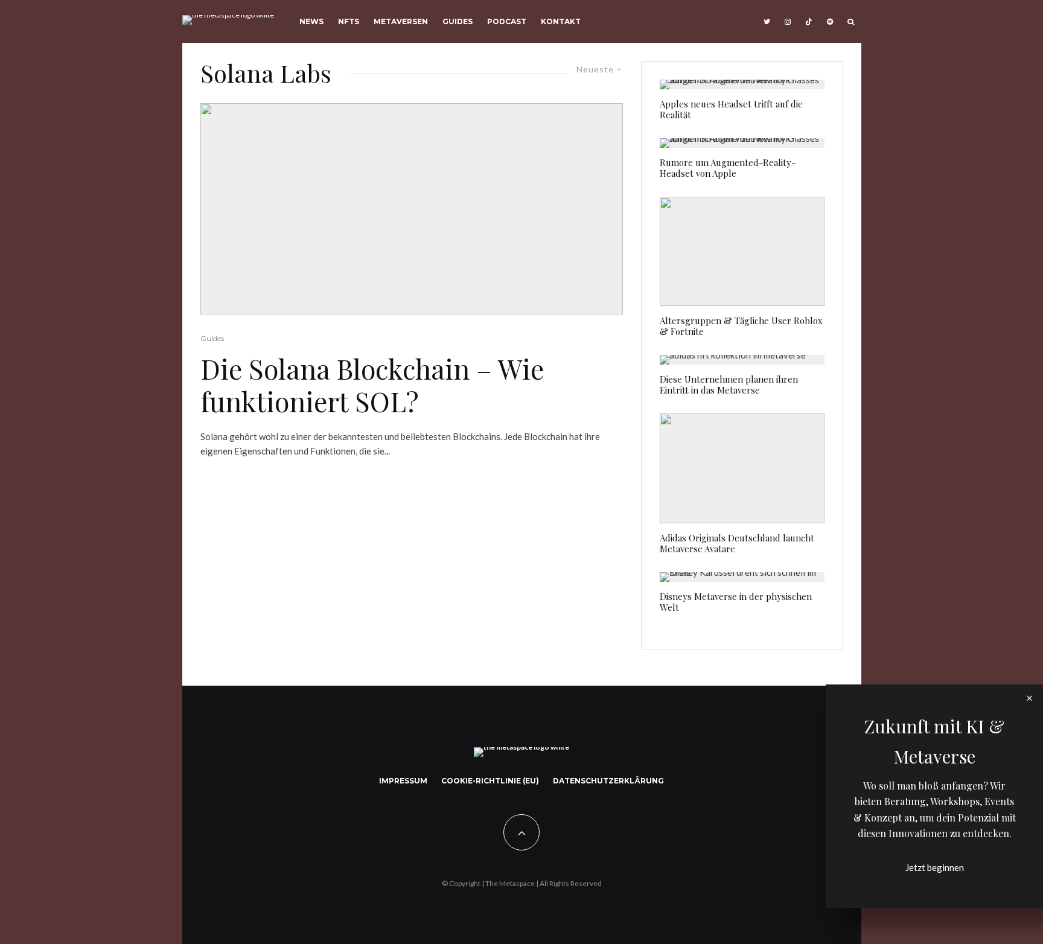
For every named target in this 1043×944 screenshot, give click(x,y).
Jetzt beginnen (934, 867)
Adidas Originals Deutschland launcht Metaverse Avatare (737, 543)
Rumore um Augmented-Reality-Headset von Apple (728, 168)
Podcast (506, 21)
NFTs (348, 21)
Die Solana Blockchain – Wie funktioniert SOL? (372, 384)
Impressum (403, 780)
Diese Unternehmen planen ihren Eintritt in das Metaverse (729, 384)
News (311, 21)
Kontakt (561, 21)
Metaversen (401, 21)
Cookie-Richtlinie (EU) (490, 780)
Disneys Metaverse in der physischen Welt (736, 602)
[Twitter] (766, 21)
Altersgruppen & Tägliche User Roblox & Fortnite (741, 326)
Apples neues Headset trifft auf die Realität (731, 109)
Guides (457, 21)
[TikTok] (809, 21)
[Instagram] (787, 21)
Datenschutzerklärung (608, 780)
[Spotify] (830, 21)
